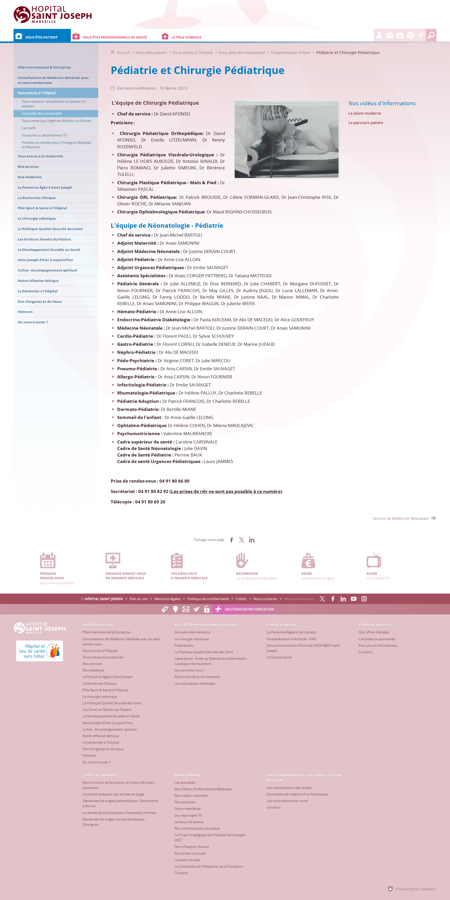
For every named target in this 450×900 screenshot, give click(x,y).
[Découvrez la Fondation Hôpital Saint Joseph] (421, 35)
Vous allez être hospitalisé (242, 52)
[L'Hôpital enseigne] (389, 35)
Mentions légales (167, 598)
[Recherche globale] (431, 35)
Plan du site (139, 598)
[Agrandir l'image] (286, 138)
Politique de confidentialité (208, 598)
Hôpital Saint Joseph (104, 598)
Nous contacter (265, 598)
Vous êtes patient (151, 52)
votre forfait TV (378, 576)
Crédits (241, 598)
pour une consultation (57, 578)
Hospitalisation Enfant (290, 52)
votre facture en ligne (317, 576)
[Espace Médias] (400, 35)
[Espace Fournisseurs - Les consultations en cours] (410, 35)
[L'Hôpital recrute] (379, 35)
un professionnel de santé (256, 576)
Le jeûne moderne (364, 113)
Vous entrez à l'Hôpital (193, 52)
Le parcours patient (365, 122)
